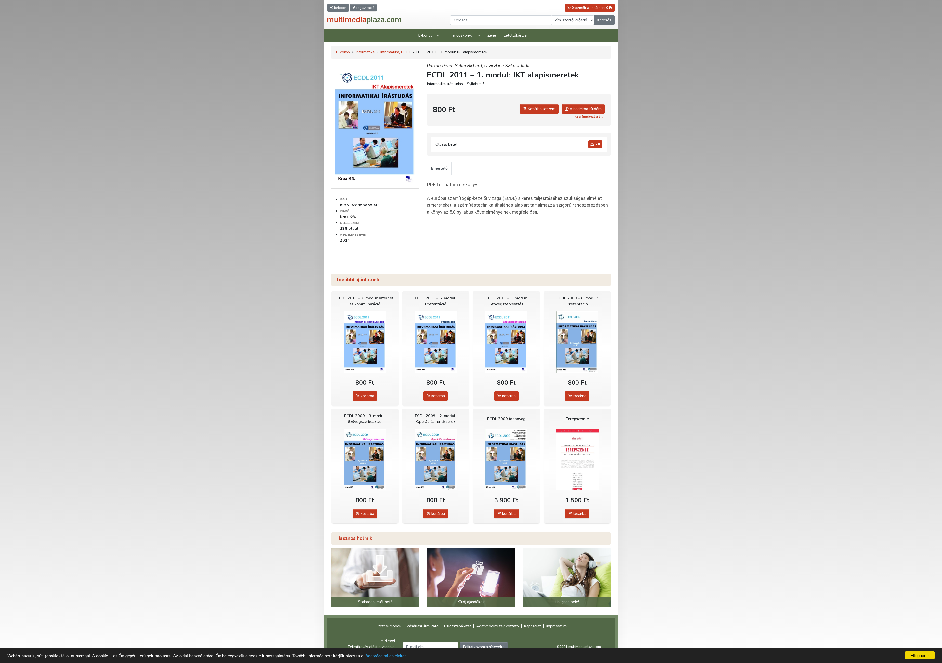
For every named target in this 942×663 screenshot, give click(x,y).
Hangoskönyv (461, 35)
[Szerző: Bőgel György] (577, 460)
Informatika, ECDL (395, 52)
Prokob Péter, (441, 66)
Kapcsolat (532, 626)
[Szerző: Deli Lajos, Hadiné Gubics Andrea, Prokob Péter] (577, 342)
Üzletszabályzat (457, 626)
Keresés (604, 20)
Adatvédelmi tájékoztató (497, 626)
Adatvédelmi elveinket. (386, 655)
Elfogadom (920, 655)
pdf (597, 144)
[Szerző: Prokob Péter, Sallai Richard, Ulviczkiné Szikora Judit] (365, 342)
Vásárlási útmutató (422, 626)
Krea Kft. (348, 216)
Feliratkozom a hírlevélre (484, 647)
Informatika (365, 52)
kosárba (367, 396)
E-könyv (425, 35)
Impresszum (556, 626)
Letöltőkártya (515, 35)
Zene (491, 35)
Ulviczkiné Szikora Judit (507, 66)
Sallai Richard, (469, 66)
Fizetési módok (388, 626)
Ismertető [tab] (439, 168)
